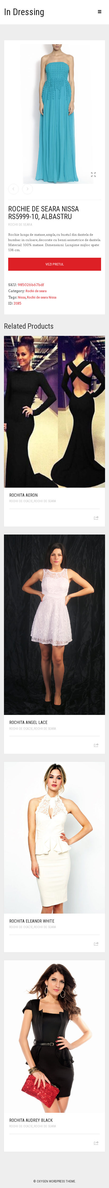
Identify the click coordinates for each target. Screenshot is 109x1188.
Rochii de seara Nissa (41, 297)
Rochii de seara (20, 224)
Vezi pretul (55, 264)
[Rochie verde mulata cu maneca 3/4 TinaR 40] (27, 189)
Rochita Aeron (23, 495)
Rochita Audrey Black (31, 1120)
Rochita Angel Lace (28, 722)
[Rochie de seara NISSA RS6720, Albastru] (13, 189)
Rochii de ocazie (21, 501)
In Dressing (24, 12)
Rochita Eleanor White (31, 921)
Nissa (22, 297)
